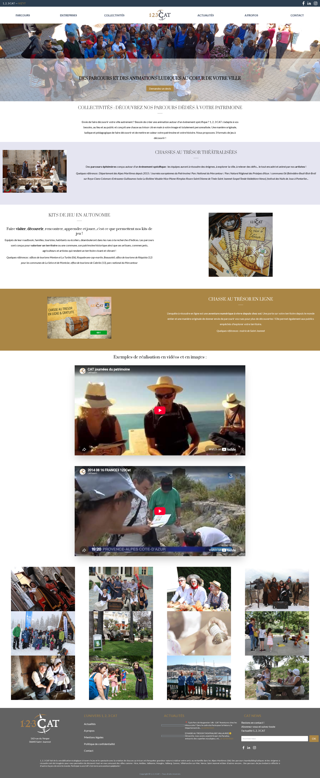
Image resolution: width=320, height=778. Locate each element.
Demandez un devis (160, 88)
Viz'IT (22, 3)
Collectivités (114, 15)
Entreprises (68, 15)
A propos (251, 15)
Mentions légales (94, 737)
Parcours (23, 15)
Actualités (206, 15)
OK (314, 738)
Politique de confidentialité (99, 743)
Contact (297, 15)
